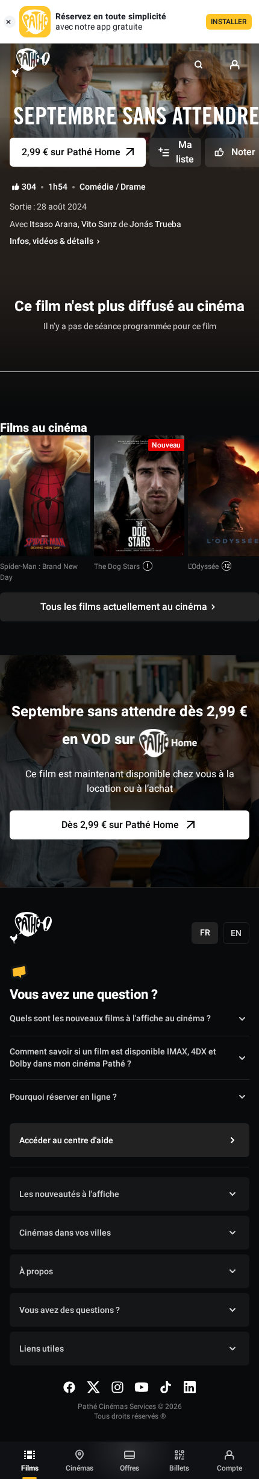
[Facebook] (69, 1387)
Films (30, 1468)
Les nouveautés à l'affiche (69, 1194)
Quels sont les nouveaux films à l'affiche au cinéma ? (110, 1018)
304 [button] (29, 187)
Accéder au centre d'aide (66, 1140)
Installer (229, 21)
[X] (93, 1387)
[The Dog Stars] (139, 495)
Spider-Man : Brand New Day (39, 572)
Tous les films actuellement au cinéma (123, 607)
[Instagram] (117, 1387)
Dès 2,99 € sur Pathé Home (120, 825)
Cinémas (79, 1468)
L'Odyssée (203, 566)
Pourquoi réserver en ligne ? (63, 1097)
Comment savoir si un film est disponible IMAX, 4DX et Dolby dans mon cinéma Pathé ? (113, 1058)
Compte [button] (229, 1468)
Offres (129, 1468)
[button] (198, 64)
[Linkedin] (190, 1387)
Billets (179, 1468)
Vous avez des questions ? (69, 1310)
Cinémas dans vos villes (65, 1233)
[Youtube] (141, 1387)
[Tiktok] (165, 1387)
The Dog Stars (117, 566)
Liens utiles (41, 1349)
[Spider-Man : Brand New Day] (45, 495)
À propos (36, 1271)
